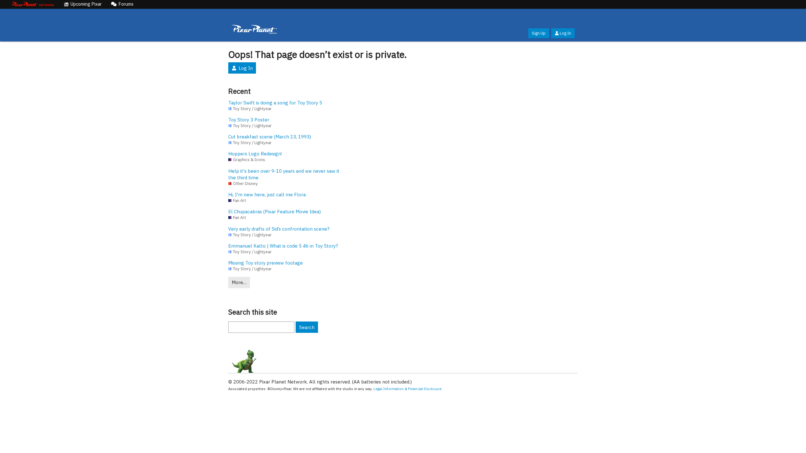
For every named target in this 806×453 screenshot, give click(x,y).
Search (307, 327)
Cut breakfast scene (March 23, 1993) (269, 137)
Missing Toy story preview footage (265, 263)
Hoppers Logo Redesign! (255, 154)
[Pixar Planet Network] (33, 4)
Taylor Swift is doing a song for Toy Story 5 (275, 103)
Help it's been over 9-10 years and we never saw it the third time (283, 174)
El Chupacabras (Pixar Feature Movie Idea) (274, 212)
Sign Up (539, 33)
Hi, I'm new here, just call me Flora (267, 195)
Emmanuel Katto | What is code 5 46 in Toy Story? (283, 246)
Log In (565, 33)
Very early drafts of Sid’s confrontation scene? (278, 229)
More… (239, 282)
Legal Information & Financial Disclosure (407, 388)
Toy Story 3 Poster (248, 120)
